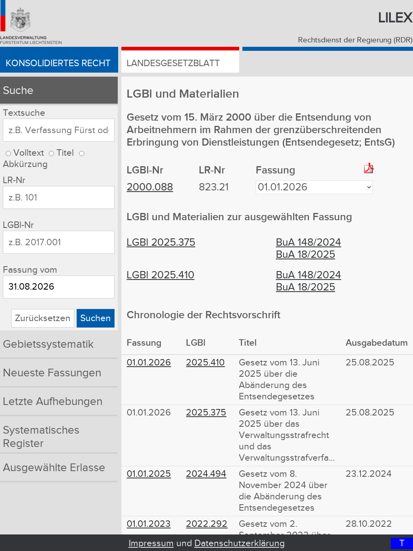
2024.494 (206, 474)
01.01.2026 (149, 362)
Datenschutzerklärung (239, 543)
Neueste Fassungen (52, 373)
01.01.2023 (149, 524)
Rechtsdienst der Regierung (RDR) (355, 39)
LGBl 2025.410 (160, 275)
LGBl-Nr (18, 225)
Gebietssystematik (48, 344)
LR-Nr (14, 180)
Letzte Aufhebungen (52, 401)
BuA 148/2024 (308, 242)
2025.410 (205, 362)
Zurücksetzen (43, 318)
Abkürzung (25, 164)
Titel (65, 153)
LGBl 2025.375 (161, 242)
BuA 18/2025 (305, 254)
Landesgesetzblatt (173, 63)
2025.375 (206, 412)
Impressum (151, 543)
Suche (18, 90)
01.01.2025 (149, 474)
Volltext (28, 153)
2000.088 (150, 187)
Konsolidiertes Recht (58, 63)
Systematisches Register (41, 437)
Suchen (95, 318)
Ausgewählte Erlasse (54, 467)
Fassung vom (30, 270)
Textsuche (24, 113)
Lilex (395, 18)
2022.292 (206, 524)
